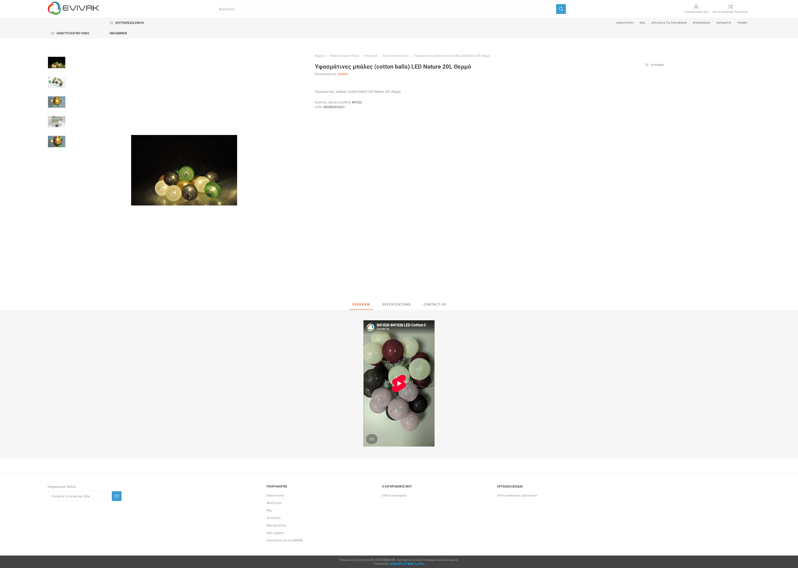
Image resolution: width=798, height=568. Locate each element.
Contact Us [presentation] (435, 304)
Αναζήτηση (274, 503)
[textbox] (385, 9)
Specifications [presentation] (396, 304)
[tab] (361, 304)
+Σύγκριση (657, 65)
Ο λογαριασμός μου (696, 11)
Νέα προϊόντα (276, 525)
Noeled (343, 74)
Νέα (269, 510)
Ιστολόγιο (274, 518)
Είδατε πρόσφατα (394, 495)
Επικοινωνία (275, 495)
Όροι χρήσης (275, 533)
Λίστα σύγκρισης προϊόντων (730, 11)
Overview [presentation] (361, 304)
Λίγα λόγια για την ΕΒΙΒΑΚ (285, 540)
